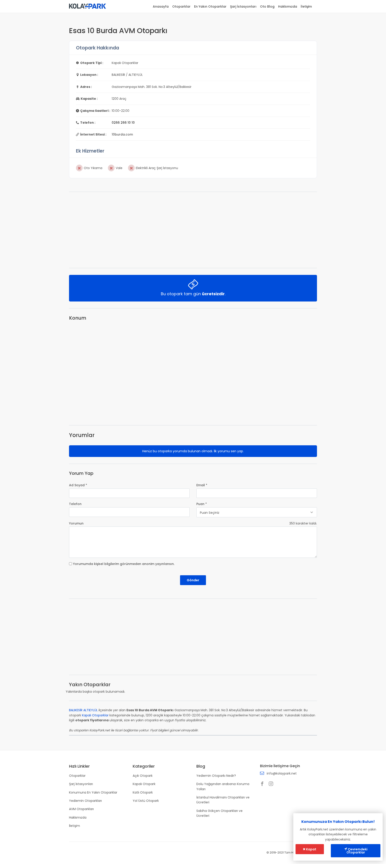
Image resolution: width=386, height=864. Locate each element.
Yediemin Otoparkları (85, 800)
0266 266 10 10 (123, 122)
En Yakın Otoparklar (210, 6)
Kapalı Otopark (144, 784)
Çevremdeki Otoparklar (356, 851)
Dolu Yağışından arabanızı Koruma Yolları (222, 786)
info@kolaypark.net (282, 773)
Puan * (201, 504)
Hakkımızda (287, 6)
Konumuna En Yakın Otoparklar (93, 792)
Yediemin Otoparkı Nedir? (216, 775)
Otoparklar (181, 6)
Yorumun (76, 523)
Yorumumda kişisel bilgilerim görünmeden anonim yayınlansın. (123, 564)
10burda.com (122, 134)
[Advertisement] (193, 230)
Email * (201, 485)
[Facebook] (263, 784)
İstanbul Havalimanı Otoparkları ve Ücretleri (223, 800)
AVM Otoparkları (81, 809)
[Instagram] (272, 784)
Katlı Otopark (143, 792)
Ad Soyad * (78, 485)
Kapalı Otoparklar (95, 715)
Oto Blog (267, 6)
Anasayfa (161, 6)
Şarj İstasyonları (243, 6)
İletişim (306, 6)
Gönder (193, 580)
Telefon (75, 504)
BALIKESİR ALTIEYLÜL (83, 710)
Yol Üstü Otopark (146, 800)
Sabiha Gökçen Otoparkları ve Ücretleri (219, 813)
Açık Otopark (143, 775)
